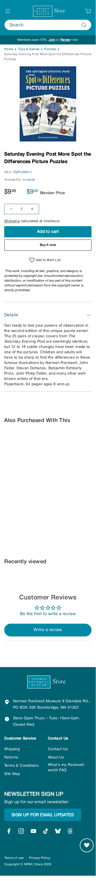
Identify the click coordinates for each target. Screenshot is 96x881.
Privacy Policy (40, 857)
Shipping (12, 221)
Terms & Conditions (21, 766)
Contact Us (58, 749)
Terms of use (14, 857)
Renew (65, 39)
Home (8, 49)
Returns (11, 757)
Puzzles (50, 49)
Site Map (12, 774)
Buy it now (48, 244)
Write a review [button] (48, 630)
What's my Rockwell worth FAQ (66, 767)
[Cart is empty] (88, 11)
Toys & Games (29, 49)
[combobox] (48, 25)
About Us (56, 757)
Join (52, 39)
